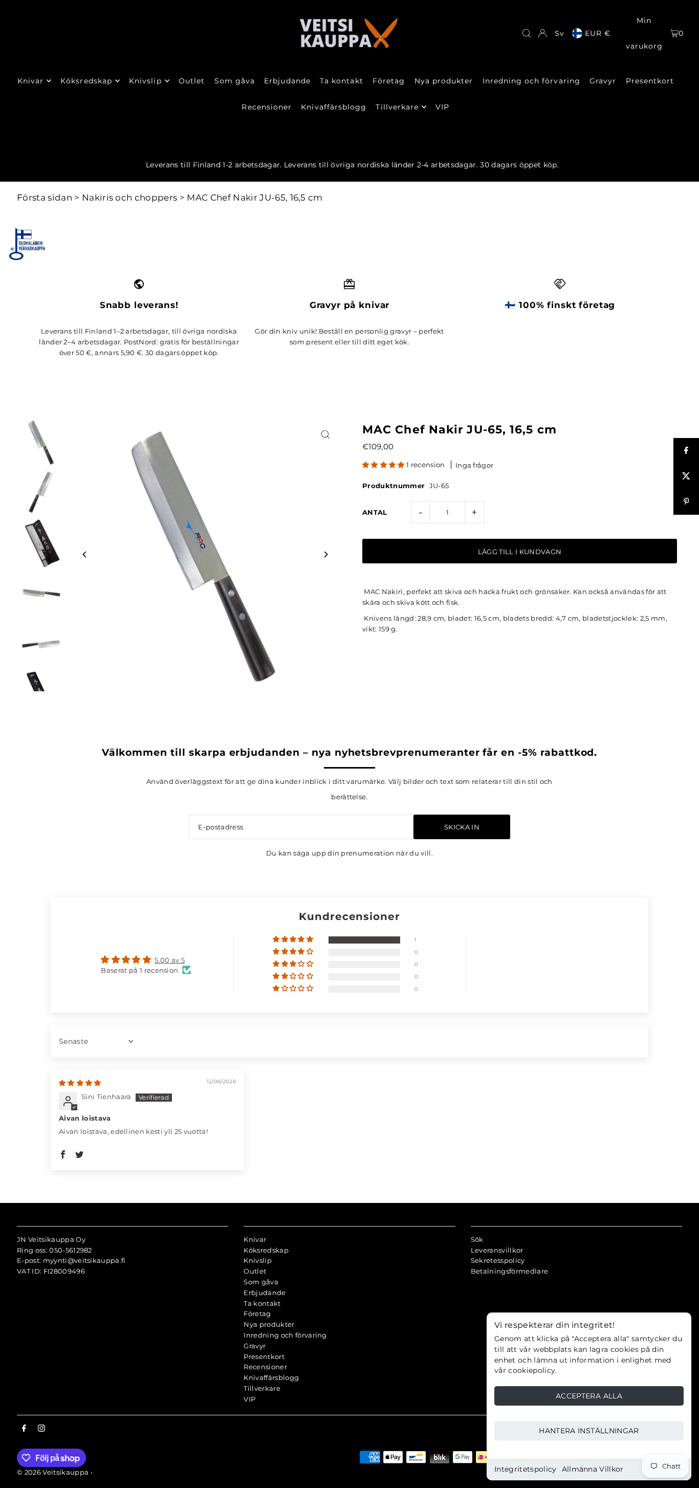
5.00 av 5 (170, 960)
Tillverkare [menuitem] (397, 107)
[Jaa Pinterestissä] (686, 502)
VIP (249, 1399)
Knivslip (258, 1260)
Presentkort (264, 1356)
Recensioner (265, 1367)
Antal (374, 512)
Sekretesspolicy (498, 1260)
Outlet (255, 1271)
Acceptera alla (589, 1396)
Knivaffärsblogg (271, 1377)
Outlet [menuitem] (192, 80)
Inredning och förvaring (285, 1335)
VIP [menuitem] (442, 107)
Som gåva (261, 1282)
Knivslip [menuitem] (145, 80)
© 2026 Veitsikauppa (53, 1472)
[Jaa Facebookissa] (686, 451)
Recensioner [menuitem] (267, 107)
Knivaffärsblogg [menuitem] (333, 107)
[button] (384, 465)
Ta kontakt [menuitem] (341, 80)
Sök (477, 1239)
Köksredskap (266, 1250)
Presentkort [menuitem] (650, 80)
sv (559, 33)
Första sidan (44, 197)
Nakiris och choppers (130, 197)
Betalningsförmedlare (510, 1271)
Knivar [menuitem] (30, 80)
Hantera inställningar (589, 1430)
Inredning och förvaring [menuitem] (531, 80)
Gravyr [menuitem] (602, 80)
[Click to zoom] (325, 434)
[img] (80, 1083)
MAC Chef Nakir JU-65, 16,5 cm (254, 197)
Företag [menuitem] (389, 80)
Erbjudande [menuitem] (287, 80)
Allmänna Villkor (593, 1469)
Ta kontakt (262, 1303)
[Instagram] (41, 1429)
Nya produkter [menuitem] (443, 80)
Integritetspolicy (525, 1469)
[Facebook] (24, 1429)
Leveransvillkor (497, 1250)
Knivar (255, 1239)
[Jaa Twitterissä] (686, 476)
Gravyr (255, 1346)
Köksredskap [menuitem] (86, 80)
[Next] (325, 554)
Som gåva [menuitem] (234, 80)
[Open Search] (526, 33)
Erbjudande (265, 1292)
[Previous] (84, 554)
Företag (257, 1313)
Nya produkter (269, 1324)
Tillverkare (262, 1388)
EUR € (597, 33)
